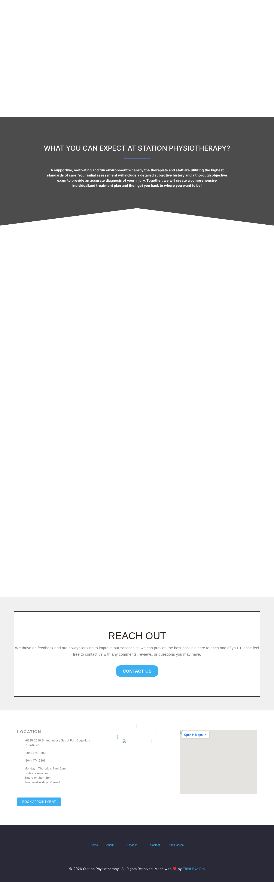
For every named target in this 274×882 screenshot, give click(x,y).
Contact (155, 844)
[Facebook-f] (133, 858)
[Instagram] (141, 858)
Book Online (176, 844)
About (110, 844)
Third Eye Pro (194, 869)
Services (132, 844)
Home (94, 844)
